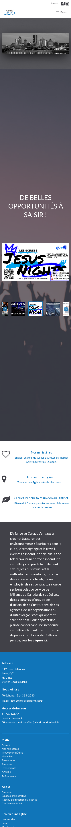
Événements (9, 767)
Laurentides (8, 819)
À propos (7, 764)
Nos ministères (10, 748)
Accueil (6, 744)
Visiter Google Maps (14, 681)
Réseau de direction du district (19, 799)
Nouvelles (7, 756)
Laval (4, 823)
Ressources (8, 760)
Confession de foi (12, 803)
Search (54, 3)
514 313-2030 (26, 695)
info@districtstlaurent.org (27, 700)
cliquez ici (40, 640)
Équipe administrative (14, 795)
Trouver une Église (12, 752)
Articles (6, 771)
